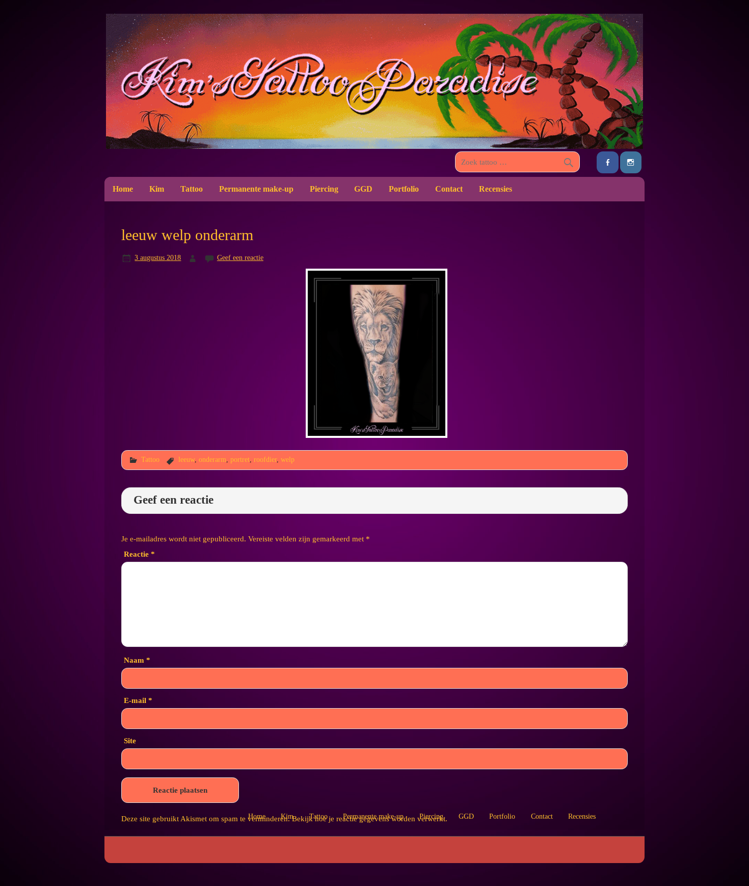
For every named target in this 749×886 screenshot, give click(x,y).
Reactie (139, 554)
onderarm (212, 459)
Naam (137, 660)
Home (123, 189)
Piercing (324, 189)
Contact (449, 189)
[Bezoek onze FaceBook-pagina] (607, 162)
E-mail (138, 700)
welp (288, 459)
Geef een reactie (240, 257)
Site (130, 740)
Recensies (495, 189)
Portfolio (404, 189)
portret (240, 459)
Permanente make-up (256, 189)
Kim (156, 189)
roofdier (265, 459)
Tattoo (191, 189)
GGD (363, 189)
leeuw (186, 459)
